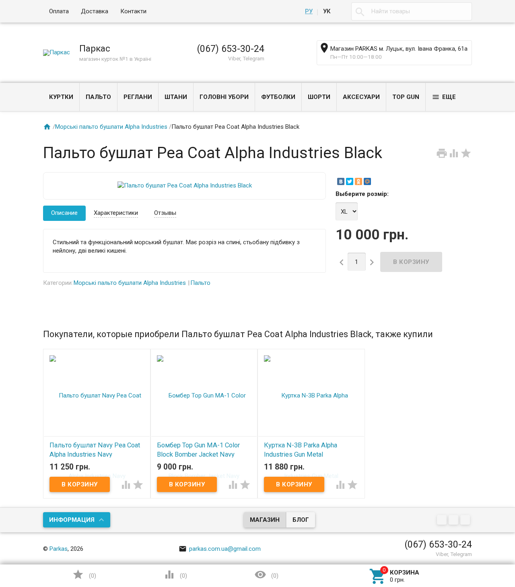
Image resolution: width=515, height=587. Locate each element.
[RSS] (454, 520)
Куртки (61, 97)
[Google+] (443, 520)
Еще (444, 97)
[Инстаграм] (466, 520)
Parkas (58, 548)
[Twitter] (349, 181)
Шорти (319, 97)
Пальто (98, 97)
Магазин (265, 519)
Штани (176, 97)
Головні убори (224, 97)
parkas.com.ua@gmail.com (220, 548)
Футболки (278, 97)
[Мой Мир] (367, 181)
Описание (64, 212)
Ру (309, 11)
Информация (72, 519)
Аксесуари (361, 97)
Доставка (94, 11)
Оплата (59, 11)
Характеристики (116, 212)
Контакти (133, 11)
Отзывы (165, 212)
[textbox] (411, 11)
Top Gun (405, 97)
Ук (326, 11)
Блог (301, 519)
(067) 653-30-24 (230, 48)
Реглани (138, 97)
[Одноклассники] (358, 181)
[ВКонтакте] (340, 181)
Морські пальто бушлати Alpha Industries (111, 126)
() (84, 574)
